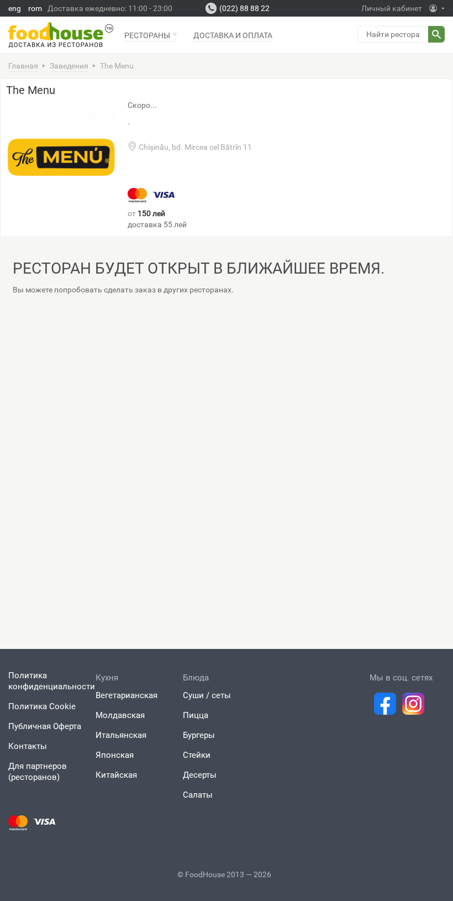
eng (14, 8)
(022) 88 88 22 (244, 8)
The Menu (30, 90)
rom (35, 8)
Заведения (69, 65)
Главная (23, 65)
